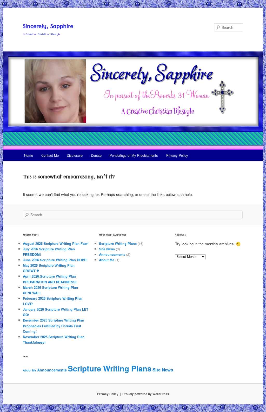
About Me (106, 259)
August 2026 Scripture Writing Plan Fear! (56, 243)
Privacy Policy (177, 155)
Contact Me (50, 155)
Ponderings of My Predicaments (134, 155)
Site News (107, 248)
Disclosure (75, 155)
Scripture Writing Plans (118, 243)
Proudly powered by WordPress (145, 393)
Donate (96, 155)
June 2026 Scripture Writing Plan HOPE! (55, 259)
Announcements (112, 254)
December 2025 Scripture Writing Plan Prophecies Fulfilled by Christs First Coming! (53, 325)
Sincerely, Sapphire (48, 27)
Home (28, 155)
